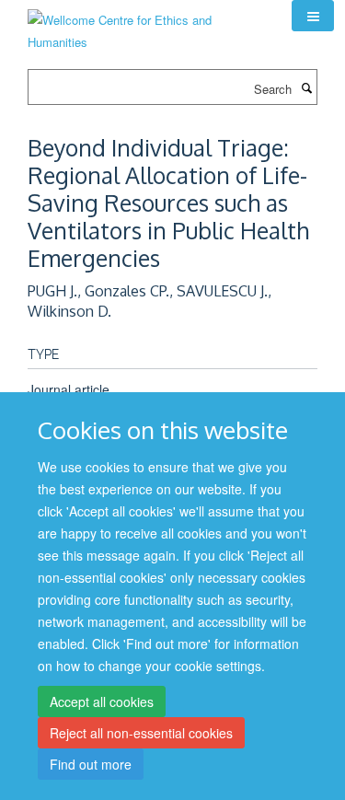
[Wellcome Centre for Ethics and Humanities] (146, 24)
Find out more (91, 764)
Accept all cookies (102, 701)
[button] (313, 15)
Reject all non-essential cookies (141, 733)
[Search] (306, 87)
